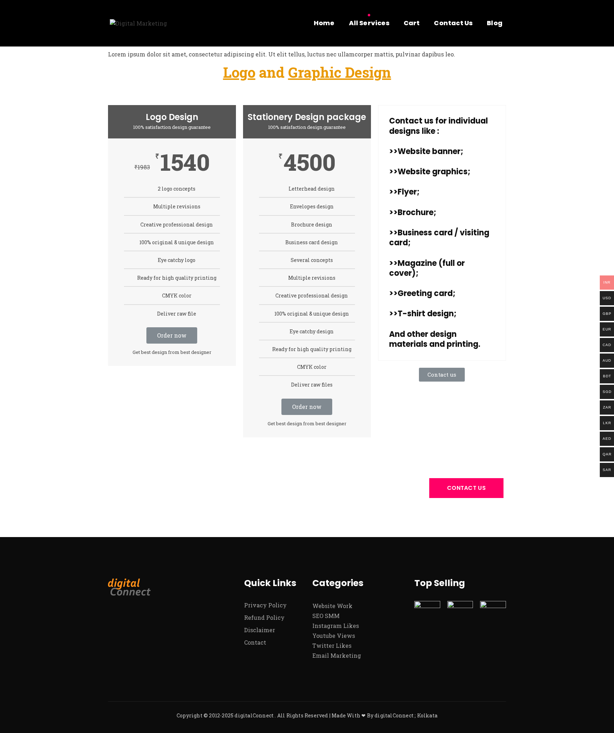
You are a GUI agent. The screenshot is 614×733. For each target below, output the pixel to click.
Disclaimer (259, 630)
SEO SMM (326, 615)
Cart (412, 22)
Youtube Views (333, 635)
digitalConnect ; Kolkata (406, 715)
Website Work (332, 605)
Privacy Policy (265, 605)
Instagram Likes (335, 625)
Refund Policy (264, 617)
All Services (369, 22)
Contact (255, 642)
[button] (442, 375)
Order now (172, 335)
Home (324, 22)
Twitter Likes (331, 645)
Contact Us (453, 22)
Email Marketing (336, 655)
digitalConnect (254, 715)
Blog (494, 22)
